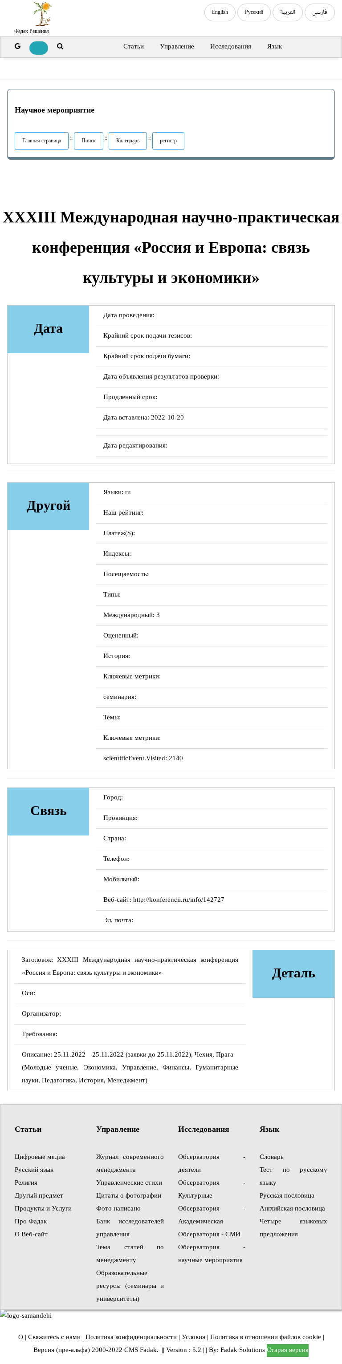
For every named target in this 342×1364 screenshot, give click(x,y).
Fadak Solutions (242, 1350)
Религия (26, 1183)
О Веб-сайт (31, 1234)
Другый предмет (39, 1196)
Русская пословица (287, 1196)
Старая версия (288, 1350)
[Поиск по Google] (18, 47)
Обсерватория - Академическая (211, 1215)
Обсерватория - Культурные (211, 1190)
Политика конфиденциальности (131, 1337)
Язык (274, 46)
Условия (193, 1337)
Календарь (127, 141)
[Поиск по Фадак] (60, 47)
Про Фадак (31, 1221)
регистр (168, 141)
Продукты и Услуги (43, 1209)
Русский (254, 12)
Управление (177, 46)
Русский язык (34, 1170)
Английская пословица (292, 1209)
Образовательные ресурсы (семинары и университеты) (129, 1286)
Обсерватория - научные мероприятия (211, 1254)
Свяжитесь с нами (54, 1337)
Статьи (133, 46)
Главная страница (41, 141)
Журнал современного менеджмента (129, 1164)
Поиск (88, 141)
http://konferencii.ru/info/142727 (178, 900)
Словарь (272, 1157)
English (220, 12)
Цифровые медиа (40, 1157)
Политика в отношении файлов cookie (265, 1337)
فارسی (319, 12)
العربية (287, 12)
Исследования (230, 46)
